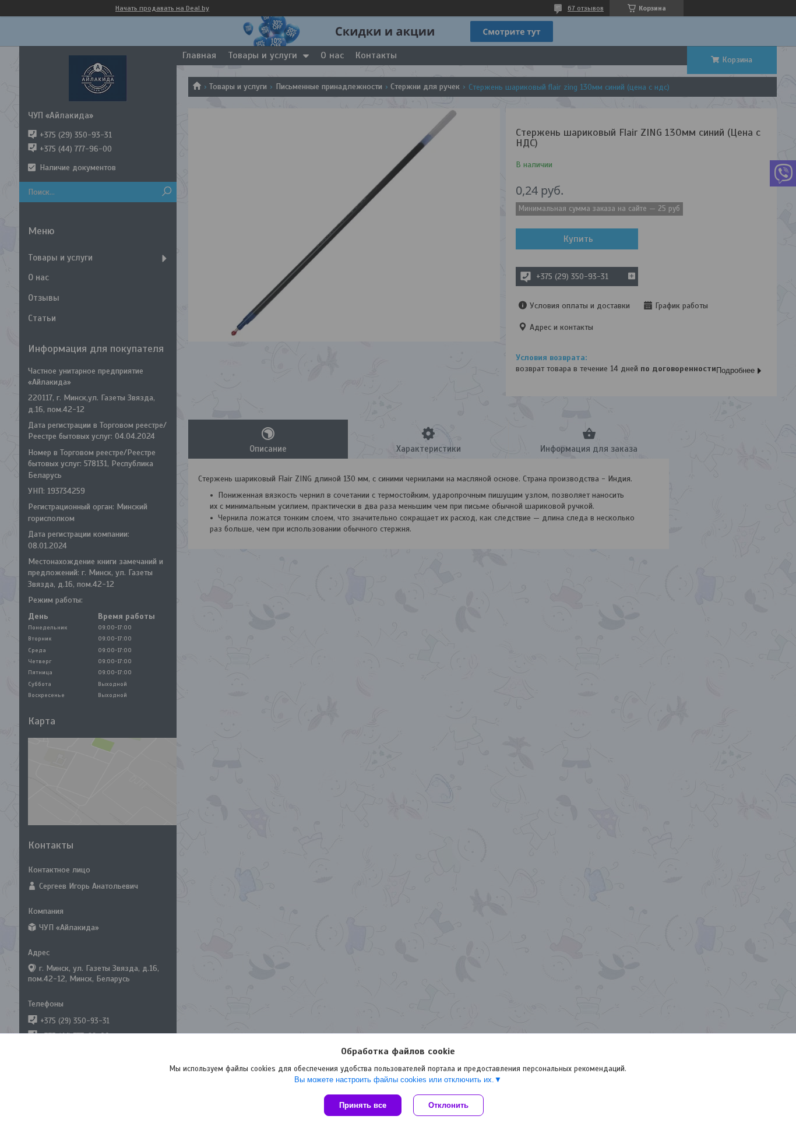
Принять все (362, 1105)
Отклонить (448, 1105)
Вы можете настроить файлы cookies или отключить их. (394, 1079)
